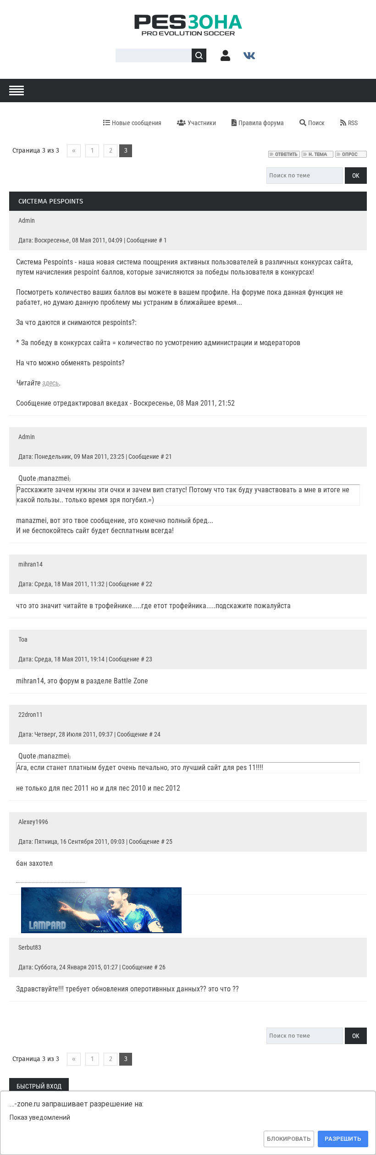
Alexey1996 (33, 821)
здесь (50, 383)
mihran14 (30, 564)
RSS (353, 122)
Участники (202, 122)
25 (169, 841)
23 (149, 659)
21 (169, 456)
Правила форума (261, 122)
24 (157, 734)
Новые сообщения (136, 122)
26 (162, 967)
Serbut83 (29, 947)
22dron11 (30, 714)
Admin (26, 220)
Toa (23, 639)
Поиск (316, 122)
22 (149, 584)
